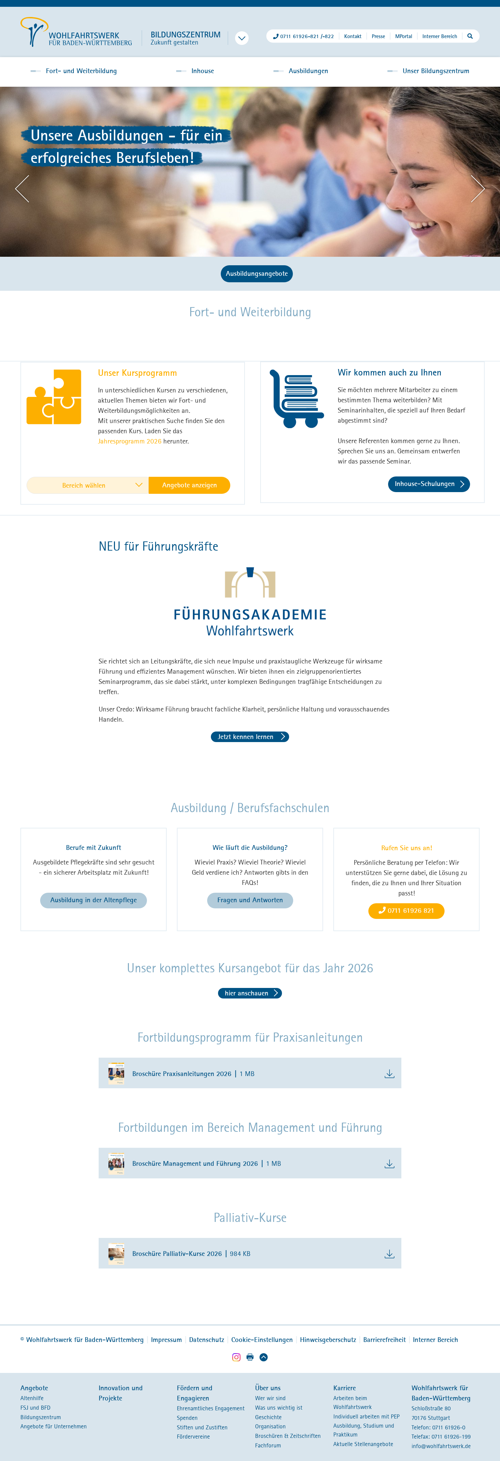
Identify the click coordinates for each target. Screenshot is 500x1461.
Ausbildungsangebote (257, 273)
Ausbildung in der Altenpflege (93, 900)
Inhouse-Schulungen (425, 483)
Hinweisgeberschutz (328, 1339)
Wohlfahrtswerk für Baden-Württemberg (82, 1339)
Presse (378, 35)
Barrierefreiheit (384, 1339)
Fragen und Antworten (250, 900)
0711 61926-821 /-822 (307, 35)
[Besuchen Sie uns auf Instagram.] (236, 1358)
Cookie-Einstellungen (262, 1339)
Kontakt (353, 35)
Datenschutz (206, 1339)
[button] (74, 71)
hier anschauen (246, 993)
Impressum (166, 1339)
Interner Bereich (439, 35)
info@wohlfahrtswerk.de (441, 1446)
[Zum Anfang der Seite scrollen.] (264, 1358)
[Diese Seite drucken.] (250, 1358)
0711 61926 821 (410, 910)
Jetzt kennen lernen (247, 736)
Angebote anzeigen (189, 485)
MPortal (403, 35)
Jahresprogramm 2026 (130, 441)
